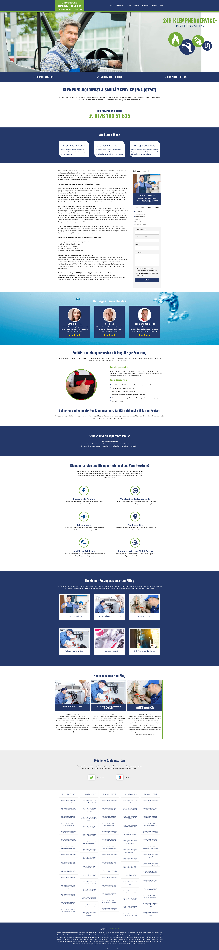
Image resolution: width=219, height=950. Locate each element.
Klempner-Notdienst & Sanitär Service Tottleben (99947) (89, 850)
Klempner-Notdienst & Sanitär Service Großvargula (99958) (109, 832)
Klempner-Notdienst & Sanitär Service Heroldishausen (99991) (109, 801)
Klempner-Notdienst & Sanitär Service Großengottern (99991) (130, 801)
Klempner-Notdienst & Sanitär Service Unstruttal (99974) (89, 827)
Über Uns (137, 5)
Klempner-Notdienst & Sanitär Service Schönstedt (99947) (109, 863)
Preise (129, 5)
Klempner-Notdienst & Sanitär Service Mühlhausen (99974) (130, 825)
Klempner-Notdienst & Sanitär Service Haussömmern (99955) (68, 847)
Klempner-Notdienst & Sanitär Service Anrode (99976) (68, 824)
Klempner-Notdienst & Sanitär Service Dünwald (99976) (109, 824)
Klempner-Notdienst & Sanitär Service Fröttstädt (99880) (89, 905)
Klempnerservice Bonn (153, 941)
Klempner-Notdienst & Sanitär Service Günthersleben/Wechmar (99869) (150, 914)
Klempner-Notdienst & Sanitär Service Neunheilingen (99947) (68, 863)
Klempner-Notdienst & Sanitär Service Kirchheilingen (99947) (89, 858)
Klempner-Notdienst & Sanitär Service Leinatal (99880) (130, 899)
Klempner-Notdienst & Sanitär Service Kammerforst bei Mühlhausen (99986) (89, 810)
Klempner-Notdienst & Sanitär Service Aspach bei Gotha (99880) (109, 901)
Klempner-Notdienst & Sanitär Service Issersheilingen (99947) (150, 864)
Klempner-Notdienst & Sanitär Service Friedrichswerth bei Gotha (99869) (89, 914)
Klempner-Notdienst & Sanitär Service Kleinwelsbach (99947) (130, 867)
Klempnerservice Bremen (122, 939)
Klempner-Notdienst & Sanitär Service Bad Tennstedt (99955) (150, 847)
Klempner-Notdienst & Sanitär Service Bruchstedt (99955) (89, 842)
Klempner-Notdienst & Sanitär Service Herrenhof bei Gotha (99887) (68, 887)
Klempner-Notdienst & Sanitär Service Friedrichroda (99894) (68, 878)
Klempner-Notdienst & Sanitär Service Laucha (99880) (68, 902)
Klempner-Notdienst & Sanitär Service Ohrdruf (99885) (89, 890)
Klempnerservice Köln (126, 937)
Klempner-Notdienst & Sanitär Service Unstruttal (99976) (150, 816)
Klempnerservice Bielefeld (137, 941)
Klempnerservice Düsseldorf (71, 939)
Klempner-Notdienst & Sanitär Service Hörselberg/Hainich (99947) (150, 856)
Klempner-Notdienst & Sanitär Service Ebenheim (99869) (68, 910)
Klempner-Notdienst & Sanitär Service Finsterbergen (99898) (109, 870)
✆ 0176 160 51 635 (109, 116)
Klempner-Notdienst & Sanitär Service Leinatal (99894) (130, 874)
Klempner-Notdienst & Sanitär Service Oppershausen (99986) (68, 816)
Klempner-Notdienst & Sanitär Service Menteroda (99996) (109, 793)
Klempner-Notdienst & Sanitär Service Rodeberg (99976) (150, 824)
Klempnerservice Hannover (66, 941)
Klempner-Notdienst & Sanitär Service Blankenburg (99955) (150, 839)
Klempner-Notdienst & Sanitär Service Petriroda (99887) (150, 888)
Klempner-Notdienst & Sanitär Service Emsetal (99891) (109, 878)
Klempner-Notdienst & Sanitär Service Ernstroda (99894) (89, 874)
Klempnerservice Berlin (75, 937)
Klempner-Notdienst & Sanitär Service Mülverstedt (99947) (130, 859)
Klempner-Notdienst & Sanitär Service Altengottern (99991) (89, 801)
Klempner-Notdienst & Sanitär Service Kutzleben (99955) (89, 834)
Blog (116, 948)
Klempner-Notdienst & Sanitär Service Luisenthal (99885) (130, 891)
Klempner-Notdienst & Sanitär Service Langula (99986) (150, 809)
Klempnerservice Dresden (155, 939)
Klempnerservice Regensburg (82, 944)
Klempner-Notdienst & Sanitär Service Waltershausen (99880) (89, 897)
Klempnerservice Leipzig (138, 939)
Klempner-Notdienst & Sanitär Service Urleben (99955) (130, 833)
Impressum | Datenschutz (107, 948)
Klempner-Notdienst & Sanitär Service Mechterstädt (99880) (150, 896)
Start (111, 5)
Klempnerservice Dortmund (89, 939)
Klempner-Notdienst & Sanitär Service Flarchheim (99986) (109, 809)
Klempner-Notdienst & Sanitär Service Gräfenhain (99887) (109, 886)
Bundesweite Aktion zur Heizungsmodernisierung (145, 707)
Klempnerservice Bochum (102, 941)
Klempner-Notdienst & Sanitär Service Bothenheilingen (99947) (68, 855)
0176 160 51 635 (70, 6)
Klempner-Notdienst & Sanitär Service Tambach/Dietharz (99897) (150, 873)
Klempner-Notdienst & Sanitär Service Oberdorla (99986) (109, 816)
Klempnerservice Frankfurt (141, 937)
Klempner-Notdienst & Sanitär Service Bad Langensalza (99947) (68, 870)
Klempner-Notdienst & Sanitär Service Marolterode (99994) (150, 793)
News (161, 5)
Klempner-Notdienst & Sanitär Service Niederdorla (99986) (130, 809)
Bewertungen (120, 5)
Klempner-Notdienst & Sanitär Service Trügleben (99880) (130, 906)
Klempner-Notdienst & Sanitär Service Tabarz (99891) (150, 881)
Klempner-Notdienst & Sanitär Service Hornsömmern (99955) (150, 832)
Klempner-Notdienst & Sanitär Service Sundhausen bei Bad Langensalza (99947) (89, 866)
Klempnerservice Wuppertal (119, 941)
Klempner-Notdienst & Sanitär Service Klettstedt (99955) (109, 847)
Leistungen (145, 5)
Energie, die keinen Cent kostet (72, 706)
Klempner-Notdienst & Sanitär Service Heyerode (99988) (150, 801)
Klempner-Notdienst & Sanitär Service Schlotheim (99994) (68, 801)
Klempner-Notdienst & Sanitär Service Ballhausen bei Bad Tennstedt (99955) (130, 842)
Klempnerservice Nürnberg (100, 944)
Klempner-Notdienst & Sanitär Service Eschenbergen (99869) (130, 914)
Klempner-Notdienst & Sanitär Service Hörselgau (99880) (68, 895)
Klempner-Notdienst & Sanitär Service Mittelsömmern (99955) (68, 839)
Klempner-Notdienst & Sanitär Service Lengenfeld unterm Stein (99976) (89, 819)
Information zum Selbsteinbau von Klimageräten (109, 707)
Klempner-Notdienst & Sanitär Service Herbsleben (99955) (109, 839)
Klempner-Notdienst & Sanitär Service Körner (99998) (89, 793)
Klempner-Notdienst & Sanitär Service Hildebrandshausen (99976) (130, 817)
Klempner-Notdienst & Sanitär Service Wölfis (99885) (109, 893)
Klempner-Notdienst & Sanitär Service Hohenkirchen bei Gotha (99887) (130, 883)
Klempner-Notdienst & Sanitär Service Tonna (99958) (68, 832)
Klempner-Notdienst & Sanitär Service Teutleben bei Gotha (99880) (150, 905)
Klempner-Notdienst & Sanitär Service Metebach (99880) (109, 909)
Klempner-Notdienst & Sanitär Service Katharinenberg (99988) (68, 809)
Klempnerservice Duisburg (84, 941)
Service (154, 5)
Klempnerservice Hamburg (91, 937)
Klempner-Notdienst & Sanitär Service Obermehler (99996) (130, 793)
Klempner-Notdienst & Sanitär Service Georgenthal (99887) (89, 882)
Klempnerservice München (109, 937)
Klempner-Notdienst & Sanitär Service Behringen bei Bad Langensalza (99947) (130, 851)
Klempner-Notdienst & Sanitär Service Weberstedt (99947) (109, 855)
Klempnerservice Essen (106, 939)
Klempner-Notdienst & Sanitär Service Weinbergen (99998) (68, 793)
